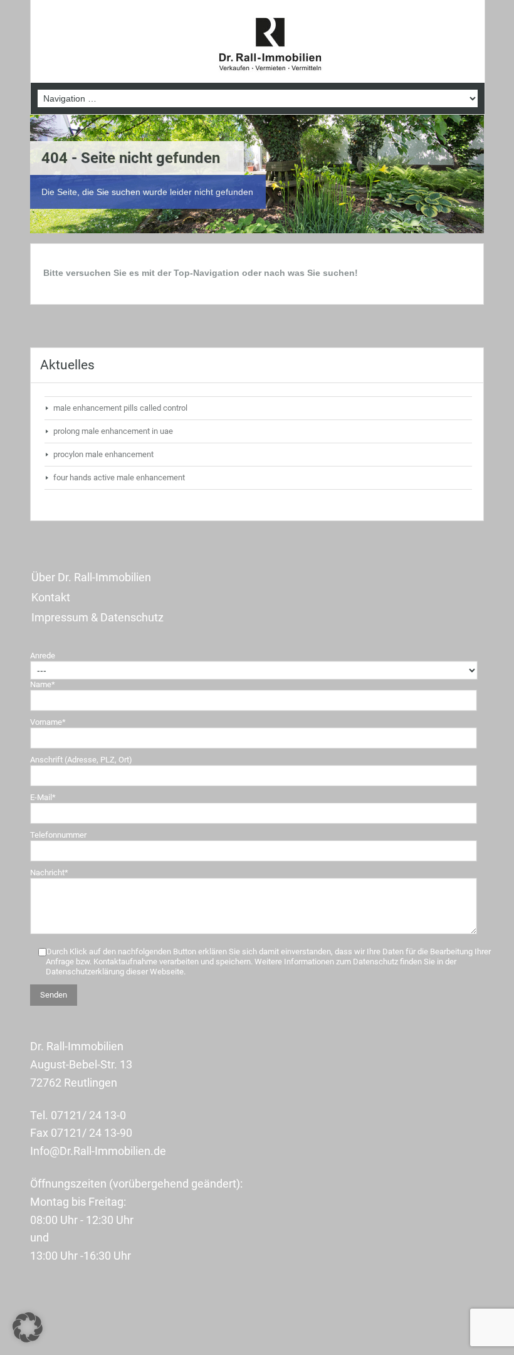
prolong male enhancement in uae (113, 431)
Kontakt (50, 597)
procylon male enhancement (103, 454)
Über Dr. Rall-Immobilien (91, 577)
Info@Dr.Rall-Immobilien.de (98, 1150)
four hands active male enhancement (119, 477)
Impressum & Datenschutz (97, 617)
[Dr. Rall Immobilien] (270, 45)
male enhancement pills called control (120, 408)
